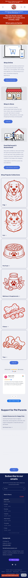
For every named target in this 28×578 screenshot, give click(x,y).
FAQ (14, 469)
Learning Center (7, 465)
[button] (2, 7)
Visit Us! (8, 121)
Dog (4, 205)
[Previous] (12, 396)
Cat (4, 235)
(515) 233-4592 (7, 545)
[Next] (15, 396)
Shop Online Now (10, 80)
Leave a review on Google (14, 400)
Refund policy (16, 571)
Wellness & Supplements (10, 296)
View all (14, 362)
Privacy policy (9, 571)
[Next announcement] (25, 1)
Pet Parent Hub (7, 427)
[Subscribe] (23, 488)
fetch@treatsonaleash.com (10, 548)
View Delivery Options (12, 167)
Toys (4, 357)
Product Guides (7, 446)
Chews (5, 326)
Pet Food (5, 265)
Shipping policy (23, 571)
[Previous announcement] (2, 1)
